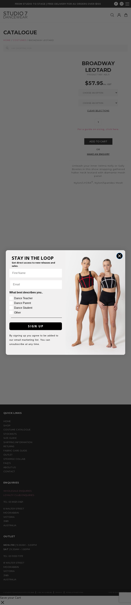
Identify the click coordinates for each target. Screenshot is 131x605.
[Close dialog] (119, 256)
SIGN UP (35, 326)
